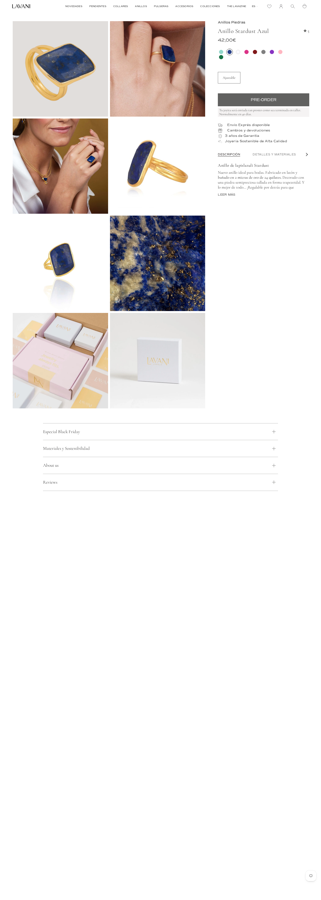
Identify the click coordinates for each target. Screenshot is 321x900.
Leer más (226, 194)
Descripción (229, 154)
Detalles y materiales (274, 154)
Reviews (50, 482)
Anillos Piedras (231, 22)
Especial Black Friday (61, 431)
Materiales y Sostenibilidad (66, 448)
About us (51, 465)
